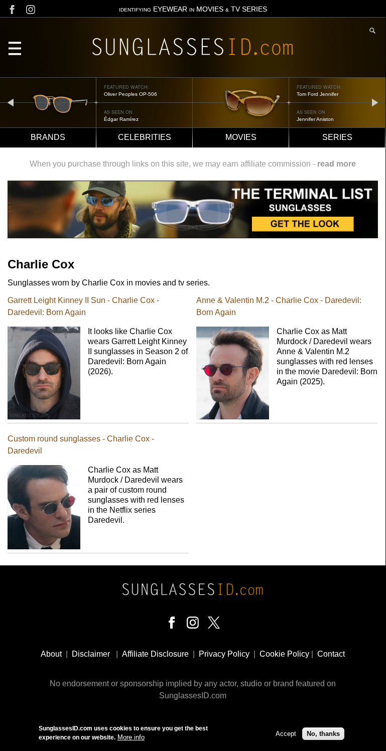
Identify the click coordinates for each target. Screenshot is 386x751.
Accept (286, 733)
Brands (48, 137)
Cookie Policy (284, 654)
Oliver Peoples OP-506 (130, 94)
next (375, 102)
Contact (331, 654)
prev (11, 102)
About (51, 654)
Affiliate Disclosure (155, 654)
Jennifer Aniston (315, 119)
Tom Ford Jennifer (317, 94)
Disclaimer (91, 654)
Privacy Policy (224, 654)
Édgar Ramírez (121, 119)
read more (336, 164)
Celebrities (144, 137)
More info (131, 737)
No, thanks (323, 733)
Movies (240, 137)
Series (337, 137)
